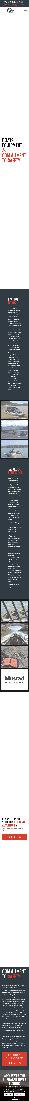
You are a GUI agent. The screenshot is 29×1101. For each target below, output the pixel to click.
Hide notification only (19, 1094)
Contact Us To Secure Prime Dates (14, 4)
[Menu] (24, 10)
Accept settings (8, 1094)
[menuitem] (24, 10)
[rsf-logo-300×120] (12, 10)
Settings (15, 1097)
